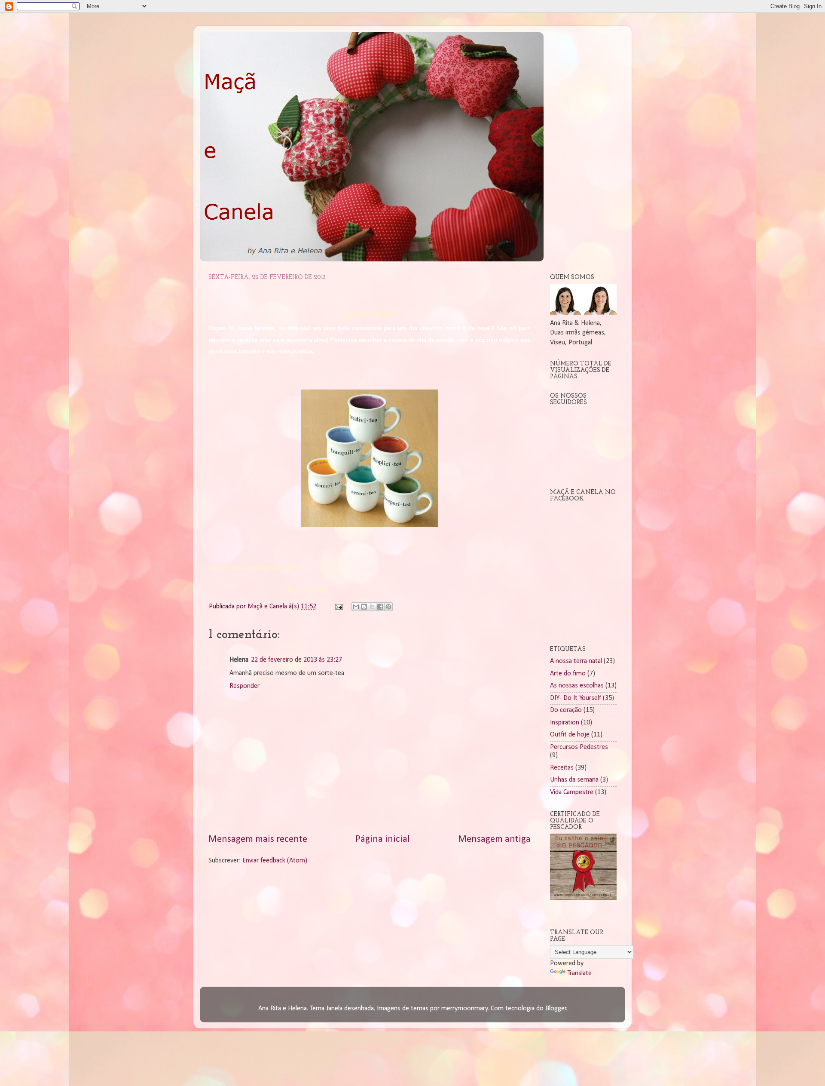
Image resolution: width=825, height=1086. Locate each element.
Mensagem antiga (494, 839)
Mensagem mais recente (257, 839)
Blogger (555, 1008)
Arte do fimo (568, 673)
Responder (244, 686)
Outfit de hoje (570, 734)
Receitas (562, 767)
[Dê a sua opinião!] (364, 606)
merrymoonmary (464, 1008)
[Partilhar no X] (372, 606)
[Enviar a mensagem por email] (355, 606)
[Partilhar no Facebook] (380, 606)
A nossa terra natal (576, 661)
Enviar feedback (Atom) (274, 860)
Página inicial (382, 839)
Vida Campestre (571, 792)
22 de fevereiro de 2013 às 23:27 (296, 660)
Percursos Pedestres (579, 747)
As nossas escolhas (577, 685)
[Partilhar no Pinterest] (388, 606)
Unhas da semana (574, 779)
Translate (579, 973)
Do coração (566, 710)
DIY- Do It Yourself (575, 698)
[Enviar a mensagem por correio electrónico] (338, 606)
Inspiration (564, 722)
